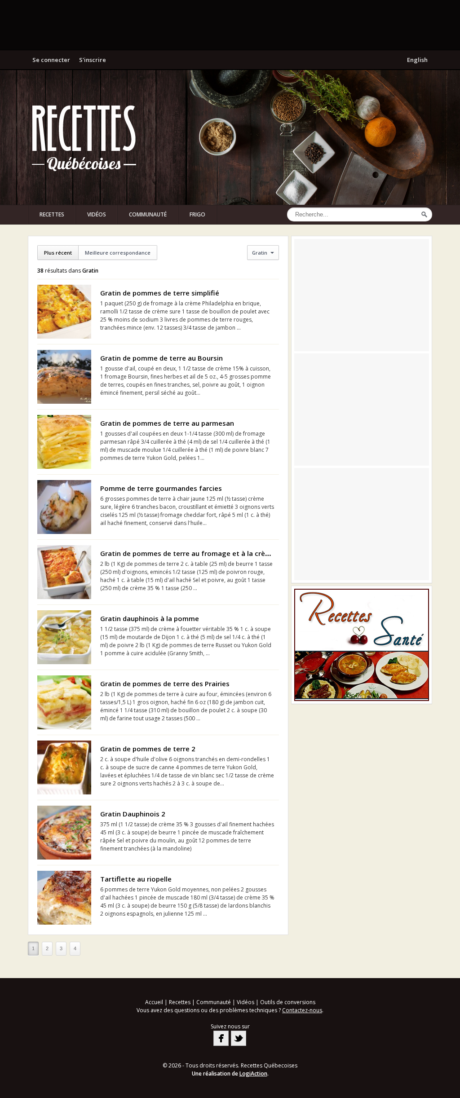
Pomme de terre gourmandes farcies (161, 488)
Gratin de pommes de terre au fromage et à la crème (187, 553)
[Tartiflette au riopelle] (64, 898)
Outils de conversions (287, 1002)
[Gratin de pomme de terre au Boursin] (64, 377)
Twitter (238, 1038)
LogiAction (253, 1073)
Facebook (221, 1038)
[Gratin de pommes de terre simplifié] (64, 312)
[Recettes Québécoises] (84, 137)
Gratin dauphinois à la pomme (149, 618)
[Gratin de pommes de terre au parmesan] (64, 442)
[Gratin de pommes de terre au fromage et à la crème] (64, 572)
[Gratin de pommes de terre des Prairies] (64, 702)
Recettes (52, 214)
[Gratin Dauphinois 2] (64, 833)
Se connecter (51, 60)
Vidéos (96, 214)
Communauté (148, 214)
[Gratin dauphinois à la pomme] (64, 637)
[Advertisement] (230, 24)
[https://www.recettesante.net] (361, 645)
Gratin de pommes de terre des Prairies (165, 683)
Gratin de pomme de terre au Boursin (161, 357)
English (417, 60)
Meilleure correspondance (117, 252)
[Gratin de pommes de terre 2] (64, 767)
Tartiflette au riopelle (136, 878)
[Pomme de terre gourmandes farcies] (64, 507)
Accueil (154, 1002)
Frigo (197, 214)
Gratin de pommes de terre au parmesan (167, 423)
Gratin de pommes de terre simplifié (159, 292)
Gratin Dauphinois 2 (132, 813)
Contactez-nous (302, 1010)
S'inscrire (92, 60)
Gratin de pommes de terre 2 (147, 748)
